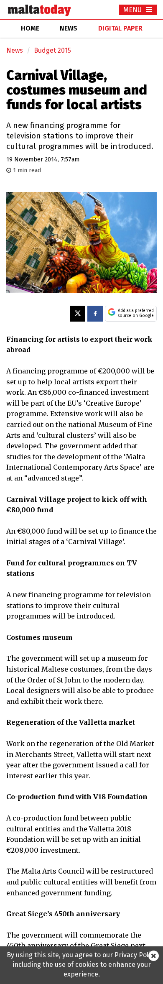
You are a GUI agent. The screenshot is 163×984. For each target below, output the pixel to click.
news (68, 28)
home (30, 28)
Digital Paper (120, 28)
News (14, 50)
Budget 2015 (52, 50)
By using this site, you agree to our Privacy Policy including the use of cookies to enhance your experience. (82, 964)
